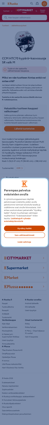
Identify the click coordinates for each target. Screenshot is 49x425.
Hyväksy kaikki (24, 228)
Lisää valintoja (24, 242)
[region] (24, 212)
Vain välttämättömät (24, 235)
